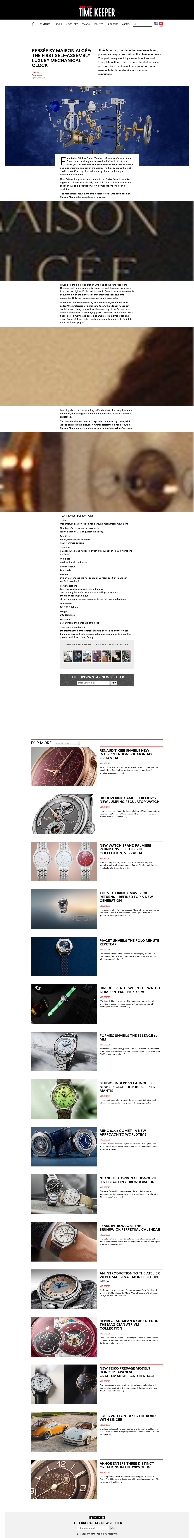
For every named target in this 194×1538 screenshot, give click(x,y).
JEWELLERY (72, 24)
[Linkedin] (99, 1517)
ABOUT (125, 24)
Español (35, 72)
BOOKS (59, 24)
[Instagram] (95, 1517)
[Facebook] (91, 1517)
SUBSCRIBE (113, 24)
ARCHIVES (98, 24)
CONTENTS (44, 24)
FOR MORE (41, 742)
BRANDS (86, 24)
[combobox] (67, 743)
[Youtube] (103, 1517)
